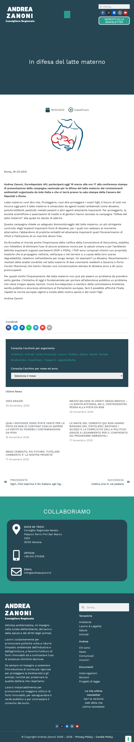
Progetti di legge (89, 681)
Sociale (103, 354)
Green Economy (46, 354)
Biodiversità (18, 360)
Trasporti (50, 360)
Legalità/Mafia (66, 360)
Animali (29, 354)
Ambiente (17, 354)
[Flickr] (114, 12)
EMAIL (28, 569)
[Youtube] (125, 12)
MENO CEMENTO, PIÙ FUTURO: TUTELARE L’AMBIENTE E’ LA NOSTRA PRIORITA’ (33, 453)
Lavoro (62, 354)
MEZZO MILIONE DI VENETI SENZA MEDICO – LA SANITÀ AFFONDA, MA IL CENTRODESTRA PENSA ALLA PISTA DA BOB (98, 404)
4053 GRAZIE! (14, 401)
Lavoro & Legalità (90, 626)
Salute (84, 354)
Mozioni (84, 677)
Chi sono (84, 647)
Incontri (84, 660)
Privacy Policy (84, 736)
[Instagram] (108, 12)
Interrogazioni (88, 673)
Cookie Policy (104, 736)
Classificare (35, 360)
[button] (67, 14)
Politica (73, 354)
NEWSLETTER (114, 21)
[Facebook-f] (102, 12)
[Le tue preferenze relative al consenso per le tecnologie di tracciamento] (128, 739)
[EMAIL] (16, 571)
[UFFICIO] (16, 555)
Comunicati (86, 655)
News (82, 651)
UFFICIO (29, 552)
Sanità (93, 354)
